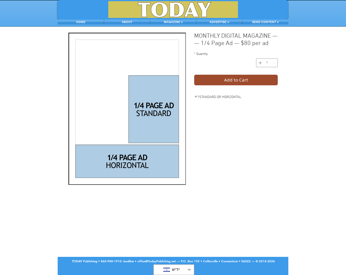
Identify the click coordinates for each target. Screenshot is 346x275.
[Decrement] (274, 63)
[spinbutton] (267, 63)
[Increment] (260, 63)
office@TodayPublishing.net (156, 261)
